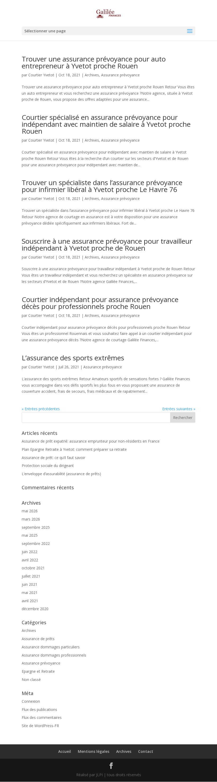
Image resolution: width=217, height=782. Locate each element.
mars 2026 (31, 519)
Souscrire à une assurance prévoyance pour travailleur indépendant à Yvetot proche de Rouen (107, 244)
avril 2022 (30, 559)
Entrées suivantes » (178, 408)
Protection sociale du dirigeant (48, 465)
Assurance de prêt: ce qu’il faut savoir (53, 457)
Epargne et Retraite (38, 671)
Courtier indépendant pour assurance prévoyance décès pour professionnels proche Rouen (100, 303)
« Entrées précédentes (41, 408)
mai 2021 (30, 592)
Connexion (31, 701)
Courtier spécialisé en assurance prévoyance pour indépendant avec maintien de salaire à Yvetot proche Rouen (106, 124)
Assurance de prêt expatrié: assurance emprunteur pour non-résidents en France (91, 441)
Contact (145, 751)
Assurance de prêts (38, 638)
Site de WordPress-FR (40, 725)
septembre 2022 (36, 543)
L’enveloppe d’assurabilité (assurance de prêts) (61, 473)
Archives (92, 74)
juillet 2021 (31, 576)
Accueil (64, 751)
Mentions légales (93, 751)
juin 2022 (29, 551)
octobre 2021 (33, 567)
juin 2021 (29, 584)
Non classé (31, 679)
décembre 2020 (35, 608)
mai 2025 (30, 535)
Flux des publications (39, 709)
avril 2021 (30, 600)
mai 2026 (30, 510)
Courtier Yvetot (41, 74)
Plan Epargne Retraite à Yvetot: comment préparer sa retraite (74, 449)
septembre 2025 (36, 527)
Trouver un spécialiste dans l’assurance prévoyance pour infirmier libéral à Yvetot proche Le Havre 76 (102, 186)
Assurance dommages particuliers (51, 646)
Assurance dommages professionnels (54, 655)
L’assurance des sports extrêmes (73, 357)
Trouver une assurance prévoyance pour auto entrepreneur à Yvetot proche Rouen (94, 62)
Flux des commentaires (42, 717)
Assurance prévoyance (120, 74)
